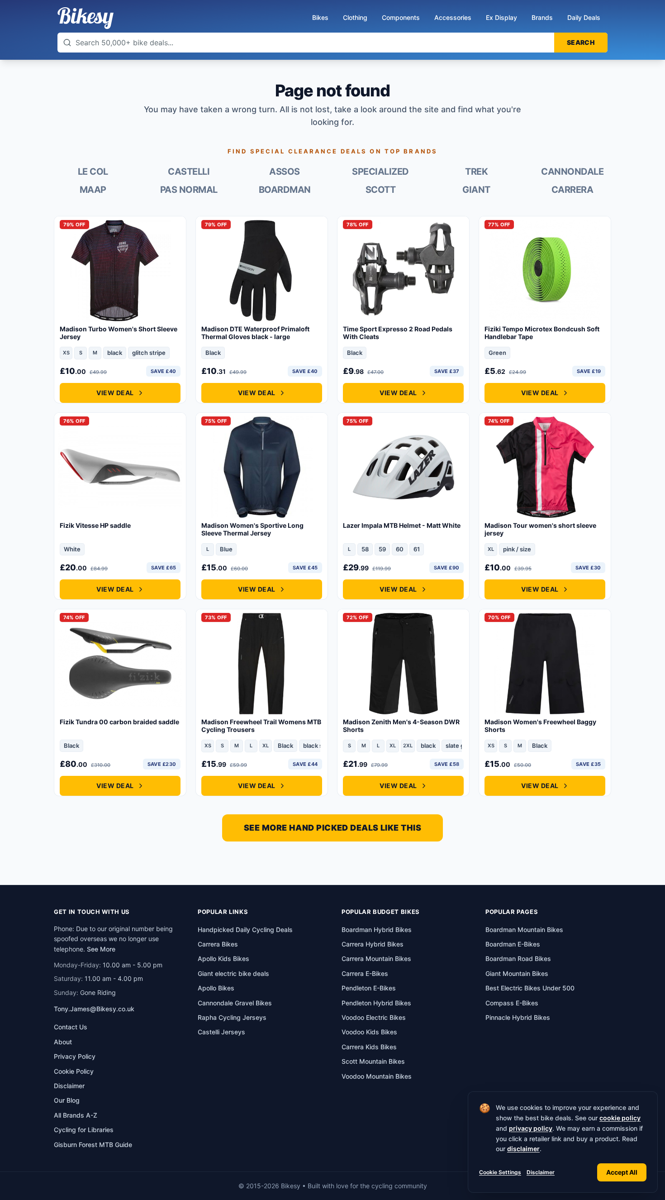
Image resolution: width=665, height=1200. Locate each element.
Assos (284, 171)
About (63, 1042)
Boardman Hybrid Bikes (377, 929)
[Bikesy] (85, 18)
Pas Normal (189, 189)
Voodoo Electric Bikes (374, 1017)
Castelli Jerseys (221, 1032)
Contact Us (70, 1027)
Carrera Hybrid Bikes (373, 944)
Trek (476, 171)
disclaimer (523, 1148)
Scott (381, 189)
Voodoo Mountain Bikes (377, 1076)
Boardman (285, 189)
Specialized (380, 171)
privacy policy (530, 1128)
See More (101, 949)
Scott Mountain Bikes (373, 1061)
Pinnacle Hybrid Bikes (517, 1017)
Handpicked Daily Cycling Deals (245, 929)
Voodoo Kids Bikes (369, 1032)
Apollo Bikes (216, 988)
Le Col (93, 171)
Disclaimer (541, 1172)
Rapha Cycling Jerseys (232, 1017)
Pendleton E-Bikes (369, 988)
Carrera (572, 189)
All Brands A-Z (75, 1115)
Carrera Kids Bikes (369, 1047)
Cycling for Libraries (84, 1129)
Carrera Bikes (218, 944)
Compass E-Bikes (511, 1003)
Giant (476, 189)
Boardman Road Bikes (518, 958)
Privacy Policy (74, 1056)
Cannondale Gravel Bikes (235, 1003)
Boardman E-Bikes (512, 944)
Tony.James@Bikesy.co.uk (94, 1009)
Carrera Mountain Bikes (376, 958)
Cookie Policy (74, 1071)
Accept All (621, 1172)
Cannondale (572, 171)
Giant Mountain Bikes (516, 973)
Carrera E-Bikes (365, 973)
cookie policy (620, 1118)
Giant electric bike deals (233, 973)
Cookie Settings (500, 1172)
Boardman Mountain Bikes (524, 929)
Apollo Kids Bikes (223, 958)
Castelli (188, 171)
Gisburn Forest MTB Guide (93, 1144)
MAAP (93, 189)
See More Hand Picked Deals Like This (332, 827)
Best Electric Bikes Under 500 (530, 988)
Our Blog (67, 1100)
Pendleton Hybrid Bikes (376, 1003)
